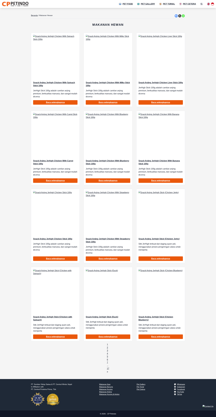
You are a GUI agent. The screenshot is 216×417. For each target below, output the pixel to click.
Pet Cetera (189, 4)
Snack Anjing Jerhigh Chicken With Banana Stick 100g (159, 162)
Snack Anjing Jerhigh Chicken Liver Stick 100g (160, 83)
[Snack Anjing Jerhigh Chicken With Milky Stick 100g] (108, 57)
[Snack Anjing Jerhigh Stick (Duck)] (108, 291)
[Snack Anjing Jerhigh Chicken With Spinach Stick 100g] (55, 57)
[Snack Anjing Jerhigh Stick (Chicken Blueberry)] (160, 291)
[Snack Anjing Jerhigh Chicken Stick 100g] (55, 213)
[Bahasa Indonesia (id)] (212, 3)
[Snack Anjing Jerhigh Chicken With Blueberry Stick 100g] (108, 135)
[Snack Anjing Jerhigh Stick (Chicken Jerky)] (160, 213)
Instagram (181, 387)
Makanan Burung (106, 387)
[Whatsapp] (183, 15)
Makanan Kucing (105, 389)
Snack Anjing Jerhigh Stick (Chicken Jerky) (159, 239)
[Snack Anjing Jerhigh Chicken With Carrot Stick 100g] (55, 135)
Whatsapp (181, 384)
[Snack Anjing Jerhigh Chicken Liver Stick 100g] (160, 57)
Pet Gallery (148, 4)
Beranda (34, 15)
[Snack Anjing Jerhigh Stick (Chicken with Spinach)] (55, 291)
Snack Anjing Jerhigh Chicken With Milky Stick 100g (108, 84)
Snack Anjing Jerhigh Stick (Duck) (102, 317)
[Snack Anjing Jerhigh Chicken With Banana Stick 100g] (160, 135)
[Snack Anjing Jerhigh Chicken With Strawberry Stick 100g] (108, 213)
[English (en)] (208, 3)
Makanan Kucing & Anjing (109, 394)
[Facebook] (176, 15)
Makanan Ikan (104, 384)
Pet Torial (169, 4)
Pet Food (128, 4)
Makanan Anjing (105, 392)
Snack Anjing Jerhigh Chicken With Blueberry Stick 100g (107, 162)
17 (108, 368)
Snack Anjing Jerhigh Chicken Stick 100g (52, 239)
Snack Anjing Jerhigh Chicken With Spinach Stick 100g (54, 84)
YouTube (180, 392)
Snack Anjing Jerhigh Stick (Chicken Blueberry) (155, 318)
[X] (179, 15)
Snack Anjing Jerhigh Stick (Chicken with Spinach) (52, 318)
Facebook (181, 389)
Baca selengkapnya (55, 102)
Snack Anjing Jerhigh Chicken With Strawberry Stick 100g (108, 240)
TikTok (179, 394)
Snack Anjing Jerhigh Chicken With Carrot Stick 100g (53, 162)
